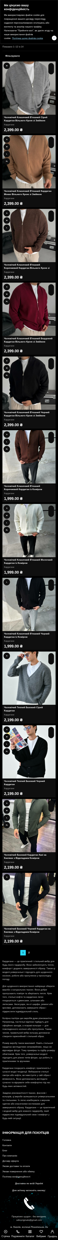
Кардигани (9, 124)
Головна (6, 1140)
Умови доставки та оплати (16, 1166)
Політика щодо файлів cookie (27, 38)
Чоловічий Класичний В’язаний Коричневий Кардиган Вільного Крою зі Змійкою (27, 267)
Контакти (7, 1145)
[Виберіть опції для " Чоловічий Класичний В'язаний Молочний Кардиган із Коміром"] (51, 508)
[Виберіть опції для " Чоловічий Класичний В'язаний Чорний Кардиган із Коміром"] (51, 582)
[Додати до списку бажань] (51, 71)
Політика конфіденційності (16, 1176)
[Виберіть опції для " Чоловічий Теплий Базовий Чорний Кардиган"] (51, 730)
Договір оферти (10, 1161)
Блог (4, 1150)
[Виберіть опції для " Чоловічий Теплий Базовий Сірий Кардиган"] (51, 656)
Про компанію (9, 1155)
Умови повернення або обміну (18, 1171)
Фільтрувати (12, 56)
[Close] (54, 38)
